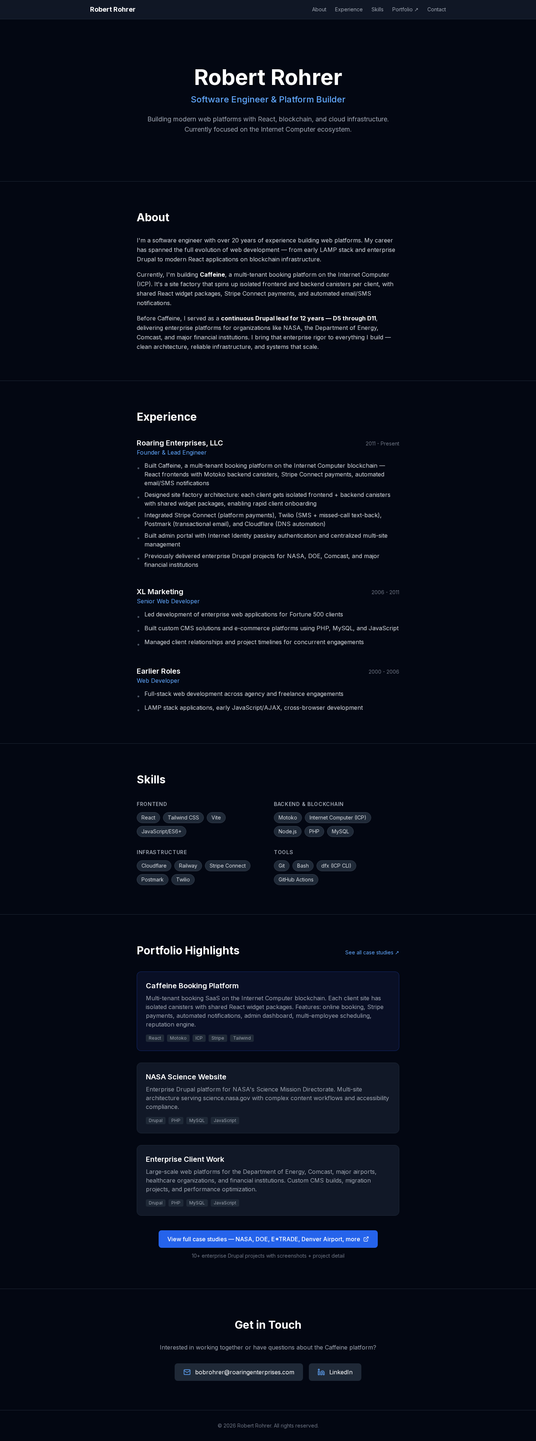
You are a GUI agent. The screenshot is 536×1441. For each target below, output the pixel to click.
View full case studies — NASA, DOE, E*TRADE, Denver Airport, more (263, 1239)
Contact (436, 9)
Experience (349, 9)
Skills (378, 9)
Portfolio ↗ (405, 9)
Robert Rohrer (113, 9)
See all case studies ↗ (372, 952)
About (319, 9)
